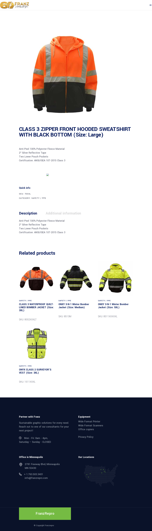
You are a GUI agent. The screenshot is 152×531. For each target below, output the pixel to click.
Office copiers (86, 429)
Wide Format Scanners (90, 425)
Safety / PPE (38, 198)
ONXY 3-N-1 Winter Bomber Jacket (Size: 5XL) (113, 306)
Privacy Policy (85, 437)
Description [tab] (28, 213)
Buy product (30, 174)
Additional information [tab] (63, 213)
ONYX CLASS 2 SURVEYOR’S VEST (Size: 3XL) (35, 371)
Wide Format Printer (89, 421)
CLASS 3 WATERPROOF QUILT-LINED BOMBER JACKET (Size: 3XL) (36, 307)
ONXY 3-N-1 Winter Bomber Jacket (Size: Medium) (73, 306)
